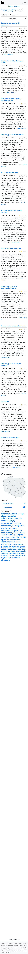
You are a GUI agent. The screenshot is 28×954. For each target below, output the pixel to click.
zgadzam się (4, 947)
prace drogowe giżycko (13, 548)
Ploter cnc (5, 402)
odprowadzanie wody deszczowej (13, 534)
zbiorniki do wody (8, 551)
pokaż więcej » (8, 54)
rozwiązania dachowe (12, 526)
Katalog (13, 9)
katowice (21, 549)
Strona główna (5, 9)
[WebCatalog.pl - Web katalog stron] (2, 2)
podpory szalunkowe (11, 531)
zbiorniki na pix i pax (13, 538)
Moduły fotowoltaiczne (9, 173)
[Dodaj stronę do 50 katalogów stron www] (14, 6)
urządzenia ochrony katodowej (13, 552)
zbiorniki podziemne (15, 540)
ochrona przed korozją (16, 555)
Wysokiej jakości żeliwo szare (12, 135)
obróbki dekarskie (18, 544)
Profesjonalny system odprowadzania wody (9, 287)
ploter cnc (6, 544)
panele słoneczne (10, 546)
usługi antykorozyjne (8, 517)
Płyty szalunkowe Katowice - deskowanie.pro (11, 100)
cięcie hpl (6, 557)
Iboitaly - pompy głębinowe (11, 248)
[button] (22, 2)
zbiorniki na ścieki (9, 514)
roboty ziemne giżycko (11, 542)
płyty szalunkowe (8, 521)
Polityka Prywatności (9, 948)
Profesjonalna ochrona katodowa (13, 326)
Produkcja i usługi (8, 11)
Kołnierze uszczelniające (10, 438)
